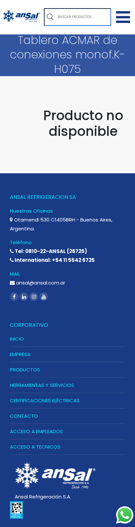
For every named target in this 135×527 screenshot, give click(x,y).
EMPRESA (20, 354)
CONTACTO (24, 415)
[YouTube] (43, 296)
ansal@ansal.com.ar (40, 282)
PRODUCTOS (25, 369)
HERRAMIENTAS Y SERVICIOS (42, 385)
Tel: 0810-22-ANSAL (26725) (50, 251)
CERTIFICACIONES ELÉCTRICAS (45, 400)
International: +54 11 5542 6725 (54, 260)
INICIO (17, 338)
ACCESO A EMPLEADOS (36, 431)
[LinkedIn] (24, 296)
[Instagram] (34, 296)
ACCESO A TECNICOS (35, 446)
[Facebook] (15, 296)
